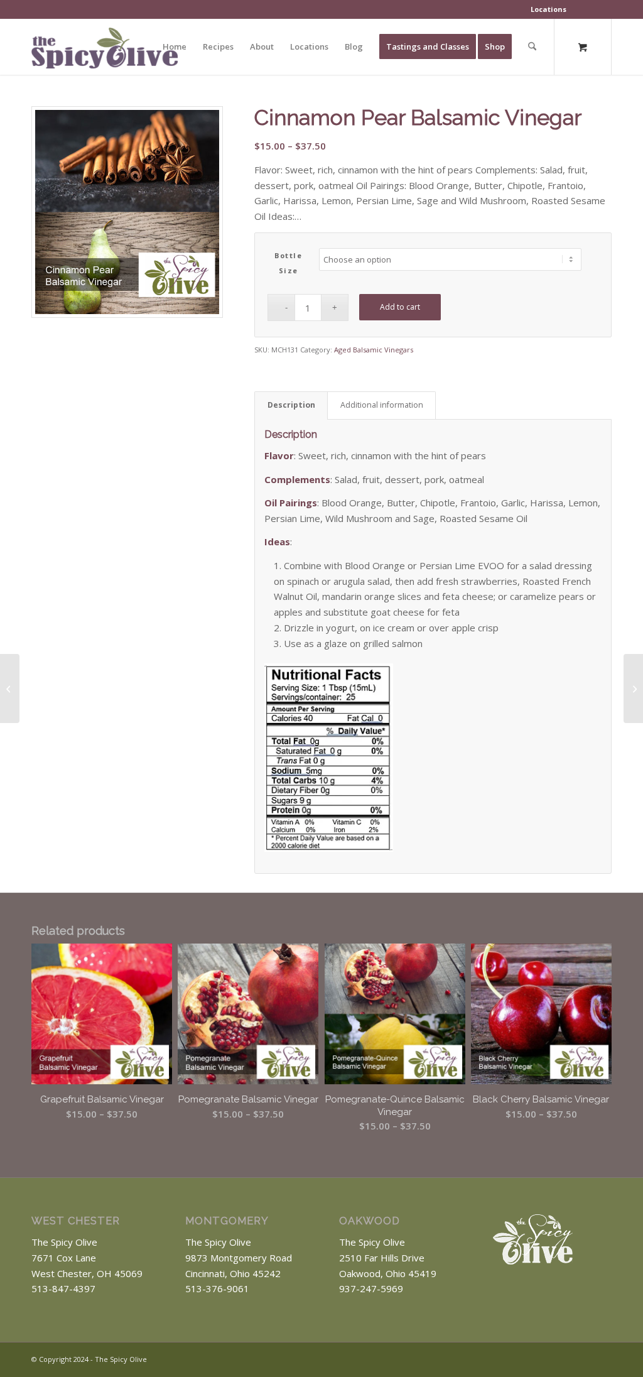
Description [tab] (291, 405)
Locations (548, 9)
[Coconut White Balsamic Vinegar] (633, 688)
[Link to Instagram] (602, 1358)
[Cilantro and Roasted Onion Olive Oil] (9, 688)
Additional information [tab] (381, 405)
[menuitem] (548, 9)
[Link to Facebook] (583, 1358)
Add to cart (400, 307)
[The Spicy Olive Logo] (104, 51)
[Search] (532, 46)
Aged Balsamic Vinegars (373, 349)
